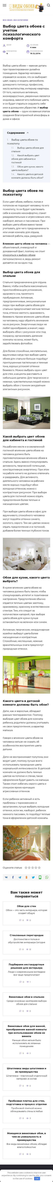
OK (36, 1178)
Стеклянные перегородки (26, 935)
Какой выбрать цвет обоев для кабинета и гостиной (25, 159)
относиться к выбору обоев (19, 255)
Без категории (21, 20)
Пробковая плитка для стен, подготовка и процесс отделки (26, 1103)
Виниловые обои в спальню (26, 997)
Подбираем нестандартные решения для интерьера (26, 966)
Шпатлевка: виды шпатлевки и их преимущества (26, 1070)
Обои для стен (26, 906)
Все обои (7, 20)
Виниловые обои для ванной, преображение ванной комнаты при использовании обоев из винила (26, 1031)
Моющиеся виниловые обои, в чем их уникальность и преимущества (26, 1136)
